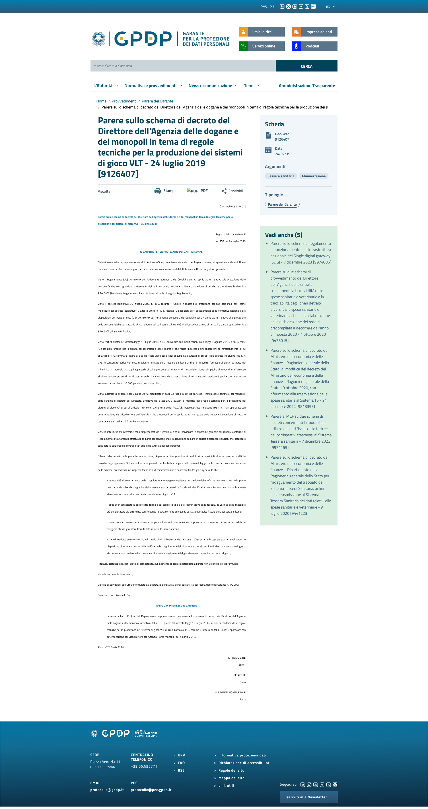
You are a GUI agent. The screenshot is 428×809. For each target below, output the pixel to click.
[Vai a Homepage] (124, 738)
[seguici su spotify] (313, 6)
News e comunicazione (211, 85)
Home (101, 101)
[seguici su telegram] (301, 6)
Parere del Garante (157, 101)
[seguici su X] (307, 6)
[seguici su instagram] (288, 6)
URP (181, 755)
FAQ (181, 762)
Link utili (226, 785)
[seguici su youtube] (294, 6)
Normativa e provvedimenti (150, 85)
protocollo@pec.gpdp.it (151, 789)
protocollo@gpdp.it (107, 789)
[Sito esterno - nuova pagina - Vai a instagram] (309, 784)
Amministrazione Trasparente (307, 85)
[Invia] (306, 66)
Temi (249, 85)
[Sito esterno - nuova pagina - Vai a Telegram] (322, 784)
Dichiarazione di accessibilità (243, 762)
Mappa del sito (231, 777)
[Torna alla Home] (161, 38)
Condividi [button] (235, 190)
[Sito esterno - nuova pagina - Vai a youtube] (315, 784)
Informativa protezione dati (242, 755)
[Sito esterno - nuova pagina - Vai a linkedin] (302, 784)
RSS (181, 770)
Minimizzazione (314, 176)
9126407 (282, 139)
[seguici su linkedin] (282, 6)
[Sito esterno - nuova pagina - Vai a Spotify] (335, 784)
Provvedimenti (124, 101)
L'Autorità (103, 85)
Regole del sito (231, 770)
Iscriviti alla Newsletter (306, 797)
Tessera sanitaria (281, 176)
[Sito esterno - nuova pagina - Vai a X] (328, 784)
